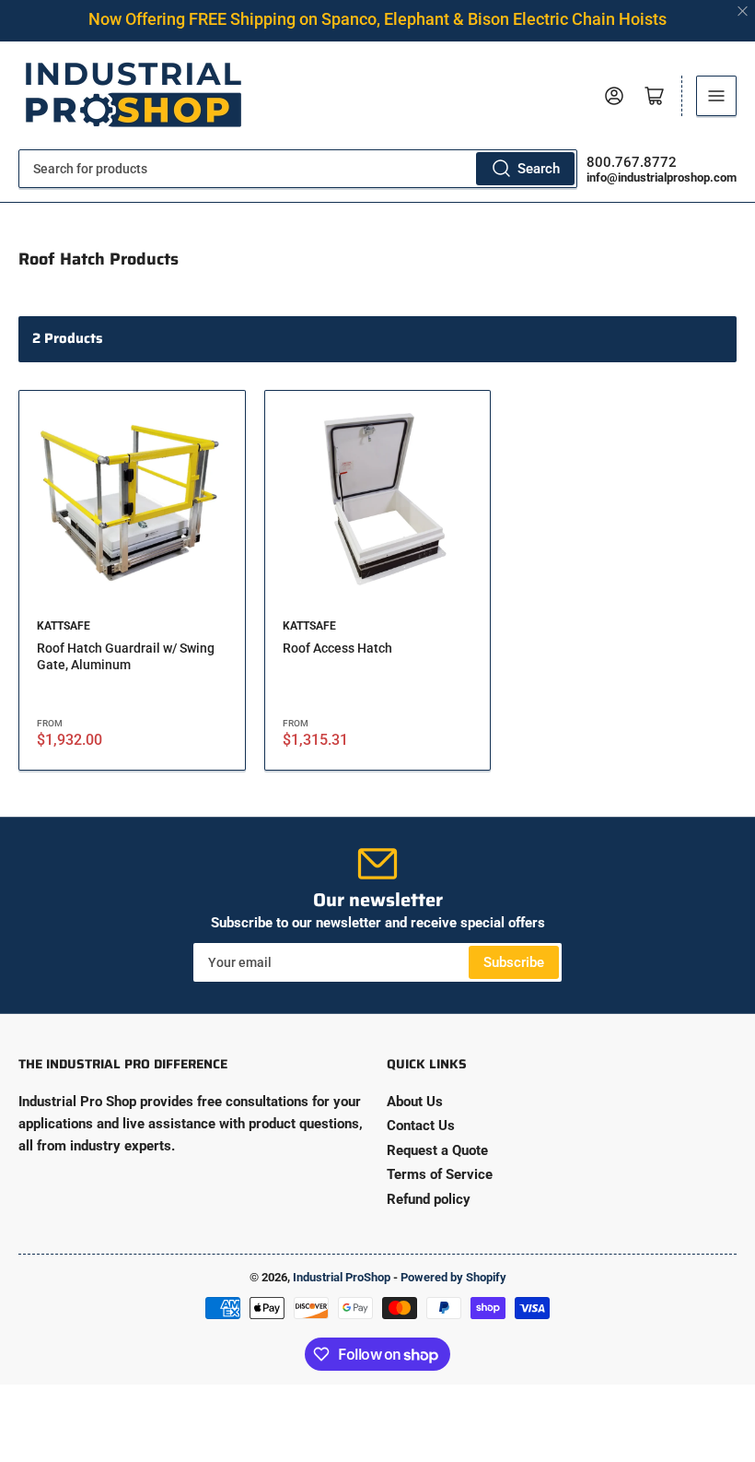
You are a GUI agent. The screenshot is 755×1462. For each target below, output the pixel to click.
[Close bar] (743, 11)
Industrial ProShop (341, 1277)
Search (538, 168)
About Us (415, 1101)
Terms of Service (440, 1174)
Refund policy (428, 1199)
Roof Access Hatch (337, 648)
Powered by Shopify (453, 1277)
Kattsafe (63, 625)
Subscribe (513, 962)
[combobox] (297, 168)
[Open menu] (716, 96)
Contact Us (421, 1125)
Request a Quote (437, 1150)
